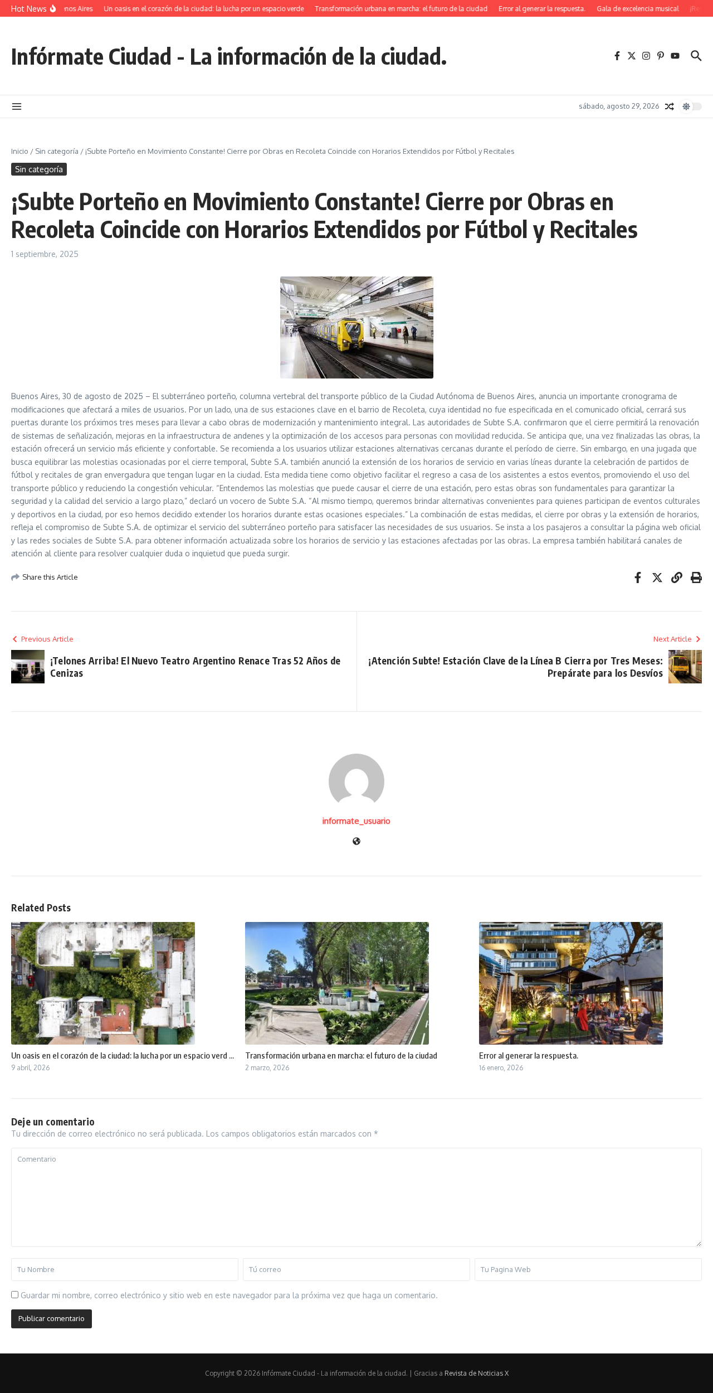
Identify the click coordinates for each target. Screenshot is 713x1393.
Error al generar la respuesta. (528, 1055)
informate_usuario (356, 821)
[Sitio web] (356, 842)
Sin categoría (57, 151)
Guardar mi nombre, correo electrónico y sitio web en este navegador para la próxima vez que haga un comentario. (229, 1295)
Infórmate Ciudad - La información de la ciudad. (229, 56)
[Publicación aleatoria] (669, 106)
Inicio (19, 151)
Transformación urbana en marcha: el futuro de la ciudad (341, 1055)
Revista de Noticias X (477, 1373)
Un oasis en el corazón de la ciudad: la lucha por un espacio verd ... (122, 1055)
